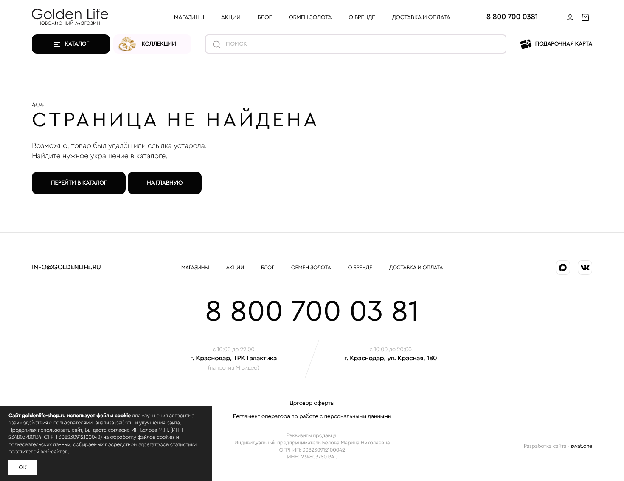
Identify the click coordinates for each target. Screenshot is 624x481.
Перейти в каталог (79, 183)
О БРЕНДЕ (362, 17)
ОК (23, 467)
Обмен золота (310, 17)
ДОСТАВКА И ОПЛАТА (421, 17)
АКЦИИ (231, 17)
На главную (165, 183)
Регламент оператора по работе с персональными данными (312, 416)
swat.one (581, 446)
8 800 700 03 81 (312, 312)
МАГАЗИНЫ (189, 17)
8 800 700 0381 (512, 17)
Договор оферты (312, 403)
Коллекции (159, 44)
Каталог (77, 44)
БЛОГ (265, 17)
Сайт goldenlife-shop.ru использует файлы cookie (69, 415)
